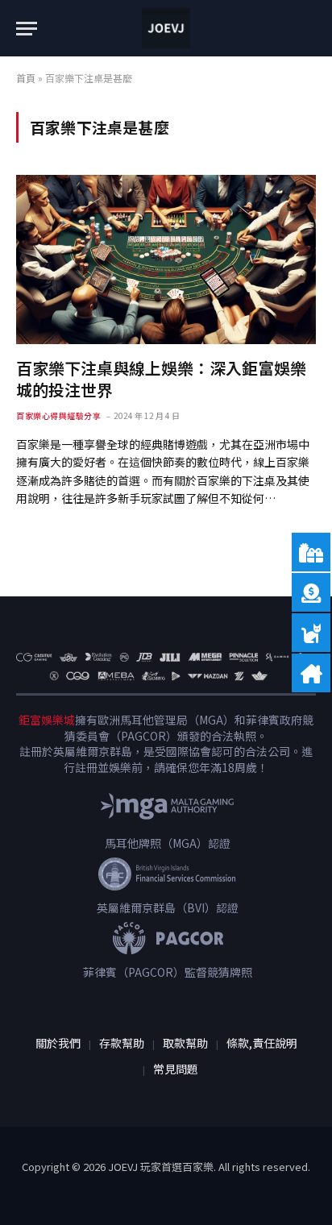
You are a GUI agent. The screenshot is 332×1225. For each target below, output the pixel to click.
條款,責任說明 (261, 1043)
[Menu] (26, 28)
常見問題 (175, 1069)
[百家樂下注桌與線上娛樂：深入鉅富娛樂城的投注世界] (166, 259)
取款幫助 (185, 1043)
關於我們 (58, 1043)
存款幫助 (121, 1043)
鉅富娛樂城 (47, 720)
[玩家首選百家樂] (166, 28)
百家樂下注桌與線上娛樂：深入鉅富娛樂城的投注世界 (161, 378)
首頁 (25, 78)
